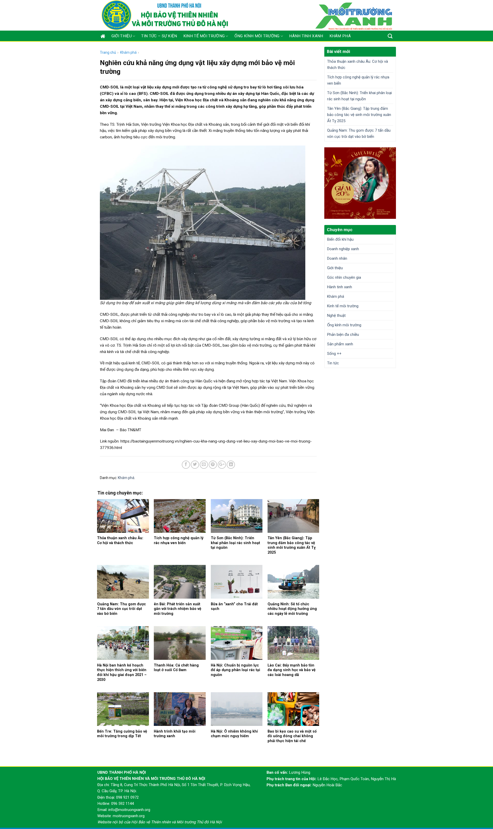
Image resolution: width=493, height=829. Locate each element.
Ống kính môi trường (257, 36)
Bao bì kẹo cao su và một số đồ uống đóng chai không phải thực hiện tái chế (292, 736)
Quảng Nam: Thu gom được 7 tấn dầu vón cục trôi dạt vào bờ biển (121, 609)
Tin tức (333, 363)
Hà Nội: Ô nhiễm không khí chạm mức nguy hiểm (234, 733)
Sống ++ (334, 353)
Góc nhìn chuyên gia (344, 277)
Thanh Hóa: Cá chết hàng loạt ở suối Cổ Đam (176, 667)
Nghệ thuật (336, 315)
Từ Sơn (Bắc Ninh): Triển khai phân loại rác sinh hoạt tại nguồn (235, 542)
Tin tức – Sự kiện (159, 36)
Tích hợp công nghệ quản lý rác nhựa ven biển (178, 540)
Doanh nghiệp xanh (343, 249)
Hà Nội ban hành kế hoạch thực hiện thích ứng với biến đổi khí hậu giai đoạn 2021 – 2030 (122, 672)
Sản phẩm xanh (340, 344)
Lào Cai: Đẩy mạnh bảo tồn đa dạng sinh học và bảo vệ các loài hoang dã (292, 670)
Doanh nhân (337, 258)
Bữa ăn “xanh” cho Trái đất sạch (234, 606)
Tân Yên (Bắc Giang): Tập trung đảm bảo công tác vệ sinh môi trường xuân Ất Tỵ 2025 (292, 545)
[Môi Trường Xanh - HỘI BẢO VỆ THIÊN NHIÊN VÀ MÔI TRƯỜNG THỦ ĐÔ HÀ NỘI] (165, 15)
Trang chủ (108, 52)
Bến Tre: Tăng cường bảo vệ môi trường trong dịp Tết (122, 733)
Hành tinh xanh (306, 36)
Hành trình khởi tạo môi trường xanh (174, 733)
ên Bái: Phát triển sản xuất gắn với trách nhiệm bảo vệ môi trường (177, 609)
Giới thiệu (121, 36)
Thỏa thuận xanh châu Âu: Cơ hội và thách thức (120, 540)
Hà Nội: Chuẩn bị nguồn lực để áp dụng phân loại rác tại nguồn (235, 670)
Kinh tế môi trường (204, 36)
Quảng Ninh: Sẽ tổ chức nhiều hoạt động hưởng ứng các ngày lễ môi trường (292, 609)
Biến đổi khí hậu (340, 239)
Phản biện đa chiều (343, 334)
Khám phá (340, 36)
